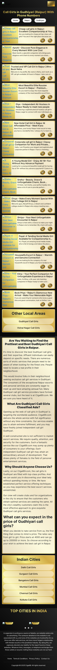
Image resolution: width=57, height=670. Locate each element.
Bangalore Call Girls (28, 580)
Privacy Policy (34, 659)
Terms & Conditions (20, 659)
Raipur (27, 20)
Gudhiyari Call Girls (28, 321)
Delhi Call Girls (28, 567)
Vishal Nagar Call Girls (28, 327)
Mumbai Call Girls (28, 586)
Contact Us (45, 659)
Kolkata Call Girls (28, 599)
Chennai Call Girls (28, 593)
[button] (25, 628)
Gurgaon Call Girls (28, 574)
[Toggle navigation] (51, 3)
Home (15, 20)
